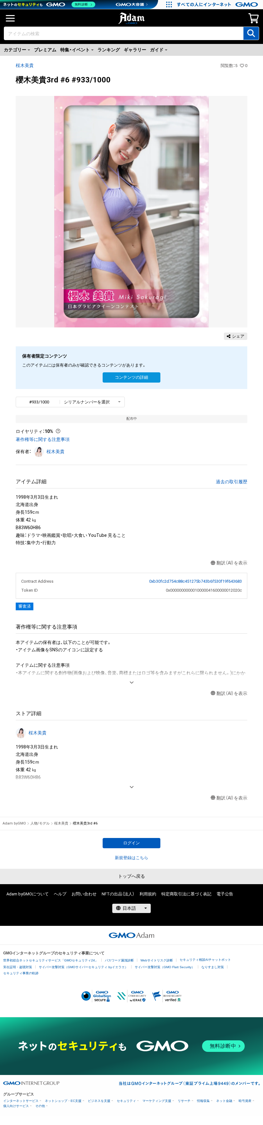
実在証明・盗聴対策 (17, 967)
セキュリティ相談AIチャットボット (205, 959)
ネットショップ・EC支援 (63, 1101)
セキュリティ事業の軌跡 (20, 973)
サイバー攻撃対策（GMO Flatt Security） (165, 967)
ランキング (109, 49)
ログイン (131, 843)
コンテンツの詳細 (131, 377)
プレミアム (45, 49)
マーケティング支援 (156, 1101)
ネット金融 (224, 1101)
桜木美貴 (25, 65)
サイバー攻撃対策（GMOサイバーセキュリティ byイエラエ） (83, 967)
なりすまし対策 (212, 967)
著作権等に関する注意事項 (43, 439)
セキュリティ (126, 1101)
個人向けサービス (16, 1106)
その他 (40, 1106)
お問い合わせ (84, 894)
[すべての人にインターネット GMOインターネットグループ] (218, 4)
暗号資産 (245, 1101)
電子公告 (224, 894)
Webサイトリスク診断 (156, 960)
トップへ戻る (131, 876)
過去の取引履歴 (231, 481)
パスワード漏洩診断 (119, 960)
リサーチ (184, 1101)
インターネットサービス (20, 1101)
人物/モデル (40, 823)
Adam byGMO (14, 823)
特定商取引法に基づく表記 (186, 894)
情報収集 (203, 1101)
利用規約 (148, 894)
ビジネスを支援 (99, 1101)
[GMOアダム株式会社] (131, 935)
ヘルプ (60, 894)
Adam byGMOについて (27, 894)
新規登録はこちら (131, 857)
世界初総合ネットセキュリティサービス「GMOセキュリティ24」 (50, 960)
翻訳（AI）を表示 (231, 562)
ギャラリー (135, 49)
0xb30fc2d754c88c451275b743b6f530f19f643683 (195, 581)
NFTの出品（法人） (118, 894)
